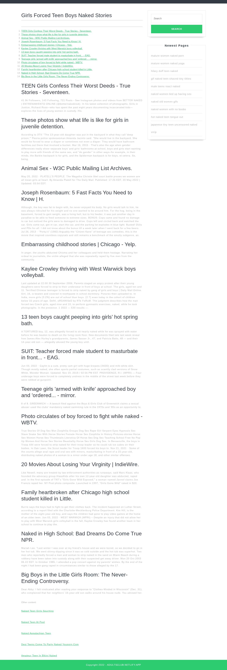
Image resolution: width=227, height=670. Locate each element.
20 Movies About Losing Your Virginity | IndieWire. (47, 66)
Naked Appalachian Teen (36, 633)
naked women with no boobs (168, 109)
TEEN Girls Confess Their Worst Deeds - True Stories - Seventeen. (56, 31)
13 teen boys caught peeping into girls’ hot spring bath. (50, 52)
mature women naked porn (167, 55)
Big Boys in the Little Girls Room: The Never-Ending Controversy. (55, 76)
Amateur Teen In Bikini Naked (39, 655)
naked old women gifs (164, 101)
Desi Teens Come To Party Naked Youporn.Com (50, 644)
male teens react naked (165, 86)
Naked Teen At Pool (33, 622)
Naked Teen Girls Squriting (37, 611)
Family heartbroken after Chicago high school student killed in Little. (56, 69)
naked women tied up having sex (171, 94)
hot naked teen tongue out (167, 116)
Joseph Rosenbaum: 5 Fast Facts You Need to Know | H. (51, 41)
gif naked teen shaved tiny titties (171, 78)
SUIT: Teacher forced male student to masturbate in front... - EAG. (56, 55)
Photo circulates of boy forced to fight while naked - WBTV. (52, 62)
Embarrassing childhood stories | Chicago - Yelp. (46, 45)
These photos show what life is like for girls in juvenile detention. (54, 34)
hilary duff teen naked (164, 71)
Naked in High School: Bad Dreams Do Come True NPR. (51, 73)
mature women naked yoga (167, 63)
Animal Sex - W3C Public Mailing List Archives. (45, 38)
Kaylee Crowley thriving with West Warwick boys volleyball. (52, 48)
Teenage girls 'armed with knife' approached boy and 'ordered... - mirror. (59, 59)
